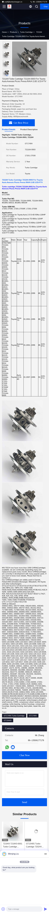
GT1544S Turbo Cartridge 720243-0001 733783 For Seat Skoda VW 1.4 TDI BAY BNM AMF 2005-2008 (36, 845)
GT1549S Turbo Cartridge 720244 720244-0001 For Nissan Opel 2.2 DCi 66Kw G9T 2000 (12, 845)
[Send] (45, 909)
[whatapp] (7, 747)
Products (13, 32)
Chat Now (24, 755)
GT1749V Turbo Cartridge (14, 716)
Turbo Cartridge (26, 32)
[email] (12, 747)
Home (4, 32)
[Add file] (3, 909)
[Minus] (45, 853)
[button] (7, 75)
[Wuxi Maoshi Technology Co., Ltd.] (12, 7)
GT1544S (7, 720)
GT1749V (33, 716)
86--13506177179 (39, 2)
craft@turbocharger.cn (13, 2)
